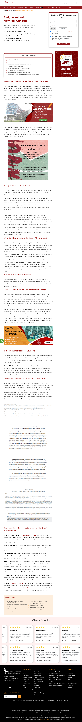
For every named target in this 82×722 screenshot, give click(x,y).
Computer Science (72, 683)
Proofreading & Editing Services (57, 675)
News (31, 7)
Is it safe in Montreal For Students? (17, 70)
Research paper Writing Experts (57, 683)
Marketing (70, 685)
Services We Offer (27, 677)
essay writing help (18, 583)
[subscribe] (19, 696)
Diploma (47, 7)
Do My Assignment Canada (37, 603)
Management (71, 675)
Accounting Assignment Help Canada (17, 604)
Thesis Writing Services (54, 673)
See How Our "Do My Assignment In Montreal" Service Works (23, 74)
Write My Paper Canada (13, 609)
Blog (26, 7)
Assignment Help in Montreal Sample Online (19, 72)
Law (69, 679)
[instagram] (4, 687)
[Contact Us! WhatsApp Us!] (2, 341)
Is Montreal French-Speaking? (15, 66)
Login (69, 7)
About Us (54, 7)
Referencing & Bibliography (56, 685)
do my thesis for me (29, 535)
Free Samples (26, 683)
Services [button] (12, 7)
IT (68, 681)
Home (6, 7)
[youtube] (10, 687)
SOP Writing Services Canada (14, 611)
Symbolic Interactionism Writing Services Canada (15, 602)
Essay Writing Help (53, 677)
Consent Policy (38, 679)
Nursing (70, 677)
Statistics (70, 689)
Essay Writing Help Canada (37, 607)
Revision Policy (38, 675)
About (24, 673)
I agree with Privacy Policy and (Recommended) (63, 33)
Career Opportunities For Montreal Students (19, 68)
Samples (20, 7)
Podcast (36, 691)
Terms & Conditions (39, 677)
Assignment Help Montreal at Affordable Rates (20, 60)
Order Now (26, 675)
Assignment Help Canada (36, 605)
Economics (70, 673)
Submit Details (63, 43)
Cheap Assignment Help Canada (38, 609)
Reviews (38, 7)
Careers (25, 681)
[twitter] (7, 687)
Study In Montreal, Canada (15, 62)
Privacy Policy (37, 671)
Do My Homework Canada (14, 606)
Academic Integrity (28, 689)
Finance (70, 687)
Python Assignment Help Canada (38, 601)
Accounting (71, 671)
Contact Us (62, 7)
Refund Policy (37, 673)
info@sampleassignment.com (34, 588)
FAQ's (24, 687)
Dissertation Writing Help (55, 671)
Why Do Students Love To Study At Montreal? (19, 64)
